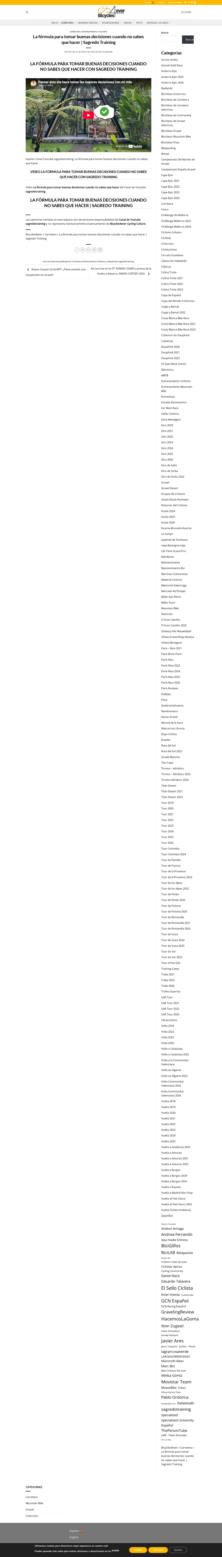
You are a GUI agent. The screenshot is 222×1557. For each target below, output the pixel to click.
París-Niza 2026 (170, 682)
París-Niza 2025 (170, 677)
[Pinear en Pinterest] (94, 250)
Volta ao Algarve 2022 (174, 1076)
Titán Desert (168, 785)
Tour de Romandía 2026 (175, 928)
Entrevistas (168, 396)
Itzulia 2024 (168, 511)
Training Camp (170, 968)
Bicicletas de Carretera (175, 99)
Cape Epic (167, 175)
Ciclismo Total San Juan (174, 1261)
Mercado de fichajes (173, 591)
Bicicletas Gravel (171, 131)
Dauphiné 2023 (170, 358)
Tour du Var (168, 951)
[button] (175, 2)
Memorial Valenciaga (174, 585)
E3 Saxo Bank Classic (173, 364)
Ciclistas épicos (171, 1266)
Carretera (67, 22)
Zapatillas (167, 1215)
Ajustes (178, 1549)
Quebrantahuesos (172, 705)
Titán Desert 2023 (172, 797)
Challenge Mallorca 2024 (176, 226)
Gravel (128, 22)
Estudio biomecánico (174, 402)
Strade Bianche (170, 757)
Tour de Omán (170, 894)
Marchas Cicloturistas (174, 574)
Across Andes (169, 59)
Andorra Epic (169, 71)
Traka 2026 (168, 986)
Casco (165, 209)
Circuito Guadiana (172, 255)
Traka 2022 (168, 980)
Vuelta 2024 (168, 1135)
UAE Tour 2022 (170, 1008)
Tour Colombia (170, 848)
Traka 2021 (168, 974)
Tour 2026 (167, 842)
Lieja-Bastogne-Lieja (173, 545)
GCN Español (175, 1301)
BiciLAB (168, 1252)
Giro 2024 (167, 448)
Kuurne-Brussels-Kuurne (176, 528)
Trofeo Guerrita (170, 991)
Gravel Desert (169, 488)
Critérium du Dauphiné (175, 335)
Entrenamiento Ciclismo (94, 32)
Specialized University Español (177, 1422)
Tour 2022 (167, 820)
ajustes (115, 1550)
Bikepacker (184, 1253)
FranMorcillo (187, 1295)
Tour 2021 (167, 814)
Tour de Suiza (169, 934)
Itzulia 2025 (168, 517)
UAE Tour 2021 (170, 1003)
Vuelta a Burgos (171, 1170)
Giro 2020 (167, 425)
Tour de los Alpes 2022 (175, 888)
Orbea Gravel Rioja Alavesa (177, 637)
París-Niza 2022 (170, 665)
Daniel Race (170, 1275)
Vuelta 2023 (168, 1130)
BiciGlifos (170, 1246)
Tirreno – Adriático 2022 (175, 774)
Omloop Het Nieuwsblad (176, 631)
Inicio (55, 22)
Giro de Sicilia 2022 (172, 476)
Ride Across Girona (173, 728)
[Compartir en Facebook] (76, 250)
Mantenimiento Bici (173, 568)
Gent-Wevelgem (171, 419)
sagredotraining (35, 191)
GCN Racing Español (173, 1306)
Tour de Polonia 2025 (174, 911)
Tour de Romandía (172, 917)
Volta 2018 (167, 1026)
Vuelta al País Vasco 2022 (176, 1204)
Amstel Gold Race (172, 65)
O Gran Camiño (170, 619)
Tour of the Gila (170, 963)
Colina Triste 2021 (172, 278)
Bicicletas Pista (170, 142)
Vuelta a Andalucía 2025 (175, 1147)
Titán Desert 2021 (172, 791)
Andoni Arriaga (172, 1228)
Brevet (165, 154)
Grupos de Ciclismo (173, 494)
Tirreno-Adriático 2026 (175, 780)
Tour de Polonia (171, 906)
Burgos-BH (165, 1258)
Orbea (182, 1388)
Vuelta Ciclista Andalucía (176, 1210)
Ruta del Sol (168, 745)
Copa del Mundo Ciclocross (178, 301)
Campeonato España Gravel (178, 169)
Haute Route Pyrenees (175, 499)
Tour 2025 (167, 837)
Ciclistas (166, 238)
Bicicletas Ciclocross (173, 94)
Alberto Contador (168, 1224)
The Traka (167, 763)
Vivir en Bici (166, 1439)
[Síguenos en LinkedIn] (195, 2)
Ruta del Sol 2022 (171, 751)
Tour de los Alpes (171, 883)
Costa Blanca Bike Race (175, 318)
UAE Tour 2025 (170, 1014)
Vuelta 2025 (168, 1141)
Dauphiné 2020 (170, 347)
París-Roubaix (169, 688)
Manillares (167, 557)
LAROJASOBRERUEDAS (175, 1356)
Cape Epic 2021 (170, 181)
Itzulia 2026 (168, 522)
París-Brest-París (171, 654)
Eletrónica (167, 369)
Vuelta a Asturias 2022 (174, 1164)
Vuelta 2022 (168, 1124)
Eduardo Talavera (175, 1281)
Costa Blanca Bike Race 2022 (178, 329)
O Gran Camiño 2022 (174, 625)
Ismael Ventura (169, 1335)
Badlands (167, 88)
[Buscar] (27, 12)
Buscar (165, 32)
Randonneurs (169, 711)
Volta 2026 (167, 1043)
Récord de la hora (172, 723)
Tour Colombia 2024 (173, 854)
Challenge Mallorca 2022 (176, 221)
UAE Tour (167, 997)
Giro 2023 (167, 442)
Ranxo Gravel (169, 717)
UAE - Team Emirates (174, 1435)
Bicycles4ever (105, 52)
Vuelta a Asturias (171, 1153)
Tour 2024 (167, 831)
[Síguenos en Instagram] (185, 2)
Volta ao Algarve (171, 1070)
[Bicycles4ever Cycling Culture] (111, 12)
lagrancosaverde (175, 1351)
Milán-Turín (168, 602)
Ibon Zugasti (172, 1325)
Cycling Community (172, 1271)
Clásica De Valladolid (173, 261)
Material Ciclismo (157, 22)
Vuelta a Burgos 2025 (174, 1181)
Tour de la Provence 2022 (176, 877)
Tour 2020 (167, 808)
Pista (139, 22)
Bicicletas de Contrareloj (176, 115)
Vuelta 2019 (168, 1107)
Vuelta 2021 (168, 1118)
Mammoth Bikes (172, 1361)
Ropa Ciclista (169, 734)
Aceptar (138, 1549)
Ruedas (165, 740)
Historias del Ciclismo (174, 505)
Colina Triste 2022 (172, 284)
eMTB (164, 375)
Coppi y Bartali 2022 (173, 312)
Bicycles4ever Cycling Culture (127, 223)
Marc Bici (168, 1366)
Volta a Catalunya (172, 1048)
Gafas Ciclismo (170, 414)
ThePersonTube (174, 1430)
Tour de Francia (170, 865)
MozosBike (169, 1387)
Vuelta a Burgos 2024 (174, 1175)
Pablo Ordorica (174, 1397)
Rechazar (158, 1549)
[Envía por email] (88, 250)
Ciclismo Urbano (171, 232)
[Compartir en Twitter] (82, 250)
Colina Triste (168, 272)
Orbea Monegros (171, 642)
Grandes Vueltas (88, 22)
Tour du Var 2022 (171, 957)
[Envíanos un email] (192, 2)
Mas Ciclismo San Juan (173, 1370)
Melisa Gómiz (171, 1375)
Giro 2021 (167, 431)
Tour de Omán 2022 (173, 900)
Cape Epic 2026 (170, 198)
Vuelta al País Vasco (173, 1198)
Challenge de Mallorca (174, 215)
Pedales (166, 694)
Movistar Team (176, 1382)
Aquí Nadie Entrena (174, 1240)
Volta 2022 (167, 1031)
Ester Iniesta (170, 1294)
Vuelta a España (171, 1187)
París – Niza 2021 (171, 648)
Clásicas (166, 266)
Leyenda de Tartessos (174, 539)
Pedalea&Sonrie (168, 1403)
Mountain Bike (110, 22)
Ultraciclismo (169, 1020)
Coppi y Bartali (170, 306)
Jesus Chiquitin (169, 1346)
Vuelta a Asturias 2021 (174, 1158)
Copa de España (171, 295)
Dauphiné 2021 (170, 352)
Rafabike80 (185, 1403)
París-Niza (167, 659)
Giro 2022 (167, 436)
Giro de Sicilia (169, 471)
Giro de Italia (169, 465)
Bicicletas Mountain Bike (176, 136)
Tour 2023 (167, 825)
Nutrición (167, 614)
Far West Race (169, 408)
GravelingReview (177, 1312)
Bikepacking (168, 148)
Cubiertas (167, 341)
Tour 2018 (167, 803)
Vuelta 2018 (168, 1101)
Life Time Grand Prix (173, 551)
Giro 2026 (167, 459)
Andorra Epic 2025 (172, 77)
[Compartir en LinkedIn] (100, 250)
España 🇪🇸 (149, 2)
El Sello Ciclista (177, 1288)
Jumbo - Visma (187, 1346)
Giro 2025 (167, 454)
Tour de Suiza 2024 (172, 940)
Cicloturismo (169, 249)
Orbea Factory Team (171, 1392)
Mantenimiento (170, 562)
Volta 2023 (167, 1037)
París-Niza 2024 (170, 671)
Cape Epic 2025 (170, 192)
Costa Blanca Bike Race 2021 (178, 324)
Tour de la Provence (173, 871)
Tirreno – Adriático (172, 768)
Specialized (169, 1415)
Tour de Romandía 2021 (175, 923)
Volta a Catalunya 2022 (175, 1054)
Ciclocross (167, 243)
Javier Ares (172, 1341)
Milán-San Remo (171, 597)
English (161, 2)
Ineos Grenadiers (170, 1331)
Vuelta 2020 (168, 1113)
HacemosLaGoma (180, 1319)
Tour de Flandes (171, 860)
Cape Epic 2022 (170, 186)
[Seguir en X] (188, 2)
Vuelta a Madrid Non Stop (177, 1192)
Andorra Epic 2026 (172, 82)
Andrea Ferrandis (176, 1234)
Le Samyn (167, 534)
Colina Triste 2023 (172, 289)
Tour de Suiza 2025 (172, 946)
